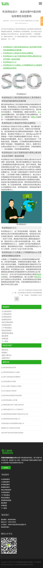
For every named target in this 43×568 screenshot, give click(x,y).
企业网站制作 (7, 311)
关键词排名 (6, 358)
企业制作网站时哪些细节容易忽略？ (12, 395)
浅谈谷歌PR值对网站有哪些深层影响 (12, 432)
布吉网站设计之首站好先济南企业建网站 (18, 53)
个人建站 (5, 341)
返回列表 (16, 298)
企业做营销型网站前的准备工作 (10, 419)
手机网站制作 (7, 325)
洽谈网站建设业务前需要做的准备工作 (12, 423)
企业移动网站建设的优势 (8, 367)
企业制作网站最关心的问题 (9, 400)
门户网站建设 (7, 328)
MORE (6, 468)
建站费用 (5, 336)
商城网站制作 (7, 319)
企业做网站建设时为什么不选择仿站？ (12, 409)
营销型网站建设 (7, 333)
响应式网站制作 (7, 322)
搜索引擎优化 (7, 355)
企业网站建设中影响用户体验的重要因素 (30, 292)
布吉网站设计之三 (9, 62)
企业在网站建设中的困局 (8, 381)
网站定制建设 (7, 330)
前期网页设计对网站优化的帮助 (10, 428)
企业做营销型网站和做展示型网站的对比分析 (14, 414)
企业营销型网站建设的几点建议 (10, 372)
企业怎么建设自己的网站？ (9, 391)
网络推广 (5, 353)
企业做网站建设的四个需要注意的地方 (12, 405)
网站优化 (5, 350)
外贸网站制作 (7, 317)
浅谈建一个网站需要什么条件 (33, 295)
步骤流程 (5, 339)
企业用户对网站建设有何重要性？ (11, 377)
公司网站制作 (7, 314)
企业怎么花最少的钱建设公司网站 (11, 386)
